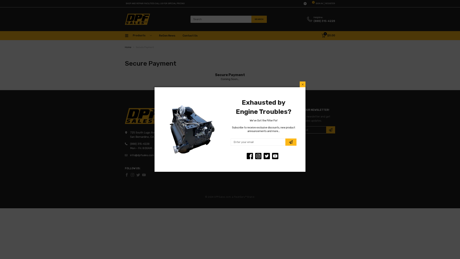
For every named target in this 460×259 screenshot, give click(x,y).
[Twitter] (258, 156)
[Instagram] (267, 156)
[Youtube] (275, 156)
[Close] (302, 84)
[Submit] (290, 142)
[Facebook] (250, 156)
